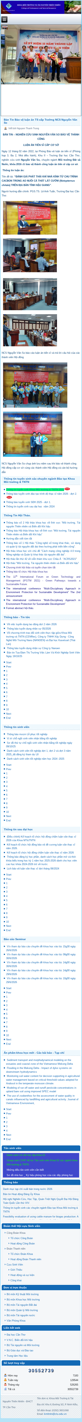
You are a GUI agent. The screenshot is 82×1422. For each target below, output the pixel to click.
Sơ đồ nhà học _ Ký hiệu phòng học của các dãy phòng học (40, 1175)
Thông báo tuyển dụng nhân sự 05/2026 (29, 628)
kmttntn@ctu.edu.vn (55, 1414)
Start (8, 662)
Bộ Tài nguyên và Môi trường (23, 1345)
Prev (8, 666)
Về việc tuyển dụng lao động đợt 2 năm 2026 (32, 624)
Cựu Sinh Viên (15, 1264)
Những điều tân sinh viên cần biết (25, 1169)
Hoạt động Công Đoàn (22, 1243)
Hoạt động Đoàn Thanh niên (25, 1259)
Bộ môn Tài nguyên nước (21, 1315)
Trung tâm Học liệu (17, 1355)
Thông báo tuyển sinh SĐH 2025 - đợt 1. (29, 502)
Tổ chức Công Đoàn (21, 1238)
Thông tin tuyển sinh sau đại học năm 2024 (30, 506)
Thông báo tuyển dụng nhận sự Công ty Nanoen (33, 648)
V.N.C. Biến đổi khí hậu (20, 1340)
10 (7, 709)
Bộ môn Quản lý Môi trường (22, 1310)
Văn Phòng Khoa (16, 1320)
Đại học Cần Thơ (16, 1334)
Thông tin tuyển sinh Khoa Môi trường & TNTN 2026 (35, 489)
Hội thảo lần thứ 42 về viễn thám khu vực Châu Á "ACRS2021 (41, 559)
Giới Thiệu (16, 1269)
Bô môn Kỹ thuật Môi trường (23, 1294)
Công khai (16, 1280)
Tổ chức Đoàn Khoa (21, 1254)
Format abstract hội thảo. (20, 608)
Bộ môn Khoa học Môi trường (23, 1299)
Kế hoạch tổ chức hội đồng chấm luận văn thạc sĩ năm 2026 (40, 852)
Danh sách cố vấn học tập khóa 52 (26, 1155)
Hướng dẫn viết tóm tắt (20, 538)
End (8, 718)
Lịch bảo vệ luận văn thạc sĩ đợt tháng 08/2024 (33, 868)
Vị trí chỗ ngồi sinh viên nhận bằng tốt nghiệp (32, 738)
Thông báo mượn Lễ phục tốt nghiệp (27, 734)
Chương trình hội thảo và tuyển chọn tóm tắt (31, 567)
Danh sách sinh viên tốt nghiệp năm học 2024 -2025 (35, 758)
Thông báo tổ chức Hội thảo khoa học (27, 571)
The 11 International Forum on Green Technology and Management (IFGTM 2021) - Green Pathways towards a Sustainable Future (43, 580)
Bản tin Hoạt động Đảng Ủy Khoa (21, 1194)
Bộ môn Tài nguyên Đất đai (22, 1304)
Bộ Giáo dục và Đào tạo (20, 1350)
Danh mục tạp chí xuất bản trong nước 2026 (27, 1189)
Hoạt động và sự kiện (22, 1275)
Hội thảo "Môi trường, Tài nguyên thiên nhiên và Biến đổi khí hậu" (42, 563)
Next (8, 713)
